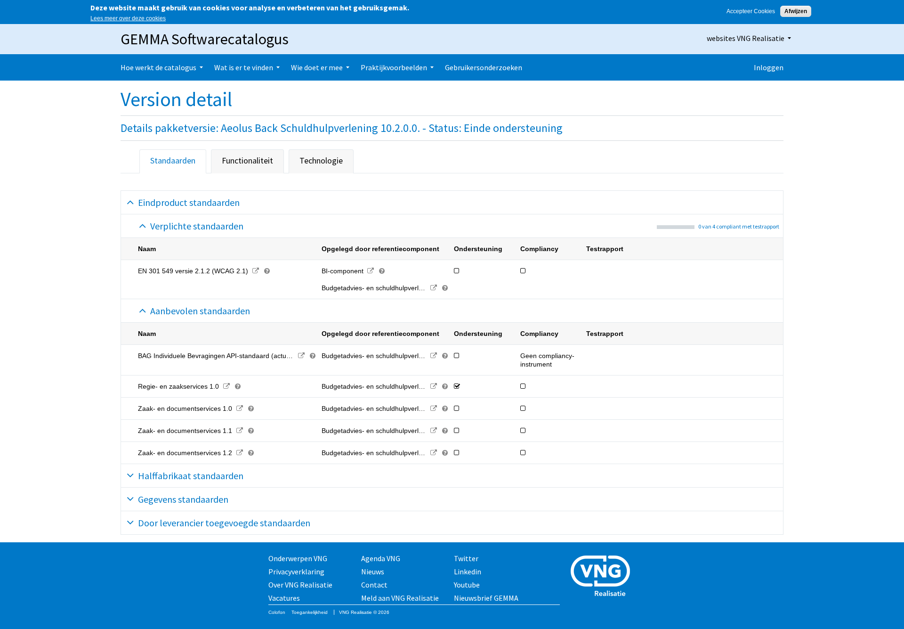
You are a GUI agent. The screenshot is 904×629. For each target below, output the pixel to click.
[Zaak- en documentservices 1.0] (239, 408)
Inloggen (768, 67)
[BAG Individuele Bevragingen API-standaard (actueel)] (302, 355)
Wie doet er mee (317, 67)
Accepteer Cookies (750, 11)
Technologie (321, 160)
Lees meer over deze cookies (128, 18)
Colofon (276, 612)
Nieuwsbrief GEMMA (486, 598)
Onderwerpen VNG (297, 558)
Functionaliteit (247, 160)
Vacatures (284, 598)
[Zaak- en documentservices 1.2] (239, 453)
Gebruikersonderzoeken (483, 67)
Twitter (466, 558)
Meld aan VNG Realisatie (400, 598)
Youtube (467, 584)
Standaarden (172, 160)
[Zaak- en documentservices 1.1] (239, 430)
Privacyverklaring (296, 571)
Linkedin (467, 571)
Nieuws (372, 571)
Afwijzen (795, 11)
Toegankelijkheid (309, 612)
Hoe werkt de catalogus (158, 67)
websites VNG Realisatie (745, 38)
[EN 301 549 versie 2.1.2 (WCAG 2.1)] (255, 271)
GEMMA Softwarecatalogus (205, 39)
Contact (374, 584)
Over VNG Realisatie (300, 584)
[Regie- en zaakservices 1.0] (226, 386)
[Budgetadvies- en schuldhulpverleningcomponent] (434, 288)
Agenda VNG (380, 558)
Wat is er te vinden (243, 67)
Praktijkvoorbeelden (394, 67)
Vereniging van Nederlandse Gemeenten (603, 576)
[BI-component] (371, 271)
